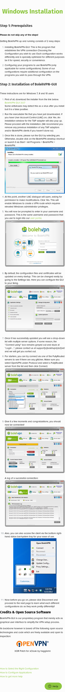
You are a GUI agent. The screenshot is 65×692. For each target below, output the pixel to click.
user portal (35, 218)
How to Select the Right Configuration (19, 668)
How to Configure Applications (16, 672)
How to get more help (11, 676)
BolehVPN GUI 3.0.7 (15, 102)
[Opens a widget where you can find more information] (53, 686)
